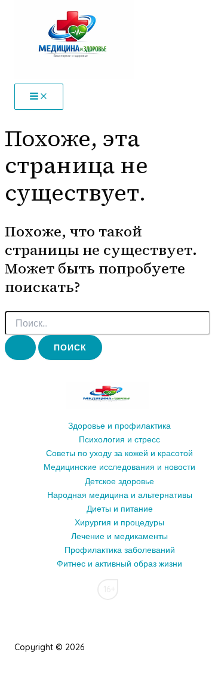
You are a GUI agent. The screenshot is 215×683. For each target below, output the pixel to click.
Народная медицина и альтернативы (119, 495)
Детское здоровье (119, 481)
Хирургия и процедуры (119, 522)
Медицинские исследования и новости (119, 467)
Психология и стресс (119, 439)
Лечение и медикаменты (119, 536)
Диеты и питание (120, 508)
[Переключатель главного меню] (38, 97)
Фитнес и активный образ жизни (119, 563)
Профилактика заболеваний (119, 549)
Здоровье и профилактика (119, 425)
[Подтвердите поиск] (20, 347)
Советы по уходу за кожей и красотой (119, 453)
